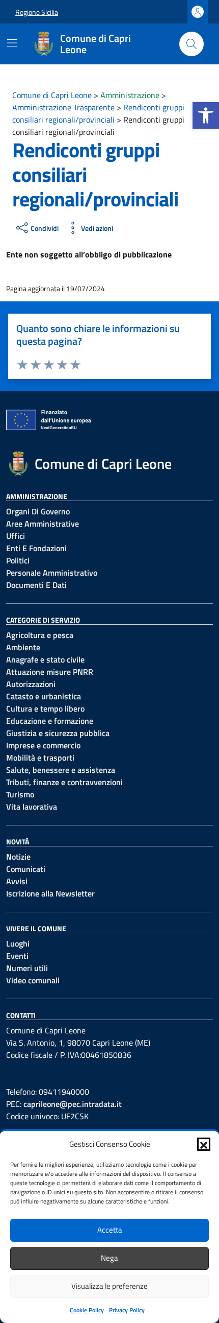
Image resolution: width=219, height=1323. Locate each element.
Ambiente (23, 647)
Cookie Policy (87, 1310)
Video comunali (33, 980)
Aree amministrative (42, 523)
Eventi (17, 956)
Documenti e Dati (36, 585)
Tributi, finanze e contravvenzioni (64, 782)
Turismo (20, 794)
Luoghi (18, 943)
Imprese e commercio (43, 745)
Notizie (18, 856)
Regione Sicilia (36, 12)
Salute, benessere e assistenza (60, 770)
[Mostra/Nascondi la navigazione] (12, 43)
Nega (109, 1258)
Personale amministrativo (51, 572)
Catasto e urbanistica (43, 696)
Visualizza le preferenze (109, 1286)
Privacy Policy (127, 1310)
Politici (18, 560)
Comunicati (25, 869)
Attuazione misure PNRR (49, 672)
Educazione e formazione (49, 721)
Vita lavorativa (31, 806)
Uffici (15, 536)
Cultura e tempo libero (45, 708)
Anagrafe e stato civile (45, 659)
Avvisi (17, 881)
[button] (206, 115)
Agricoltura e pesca (39, 635)
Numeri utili (27, 968)
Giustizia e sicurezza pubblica (58, 733)
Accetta (109, 1230)
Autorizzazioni (31, 684)
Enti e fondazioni (36, 548)
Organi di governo (38, 511)
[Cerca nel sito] (191, 44)
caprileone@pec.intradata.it (72, 1104)
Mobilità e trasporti (40, 757)
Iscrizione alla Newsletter (50, 893)
